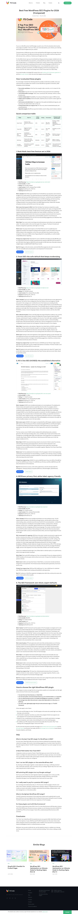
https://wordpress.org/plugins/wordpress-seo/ (37, 287)
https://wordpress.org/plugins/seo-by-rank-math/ (38, 182)
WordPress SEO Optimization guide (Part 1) (51, 72)
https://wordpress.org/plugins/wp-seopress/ (37, 507)
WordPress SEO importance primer (49, 726)
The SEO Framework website (30, 682)
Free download (20, 251)
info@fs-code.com (58, 890)
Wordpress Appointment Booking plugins (44, 891)
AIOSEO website (28, 471)
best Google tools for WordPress (47, 728)
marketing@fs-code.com (59, 891)
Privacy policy (31, 904)
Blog (44, 2)
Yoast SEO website (29, 355)
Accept (67, 912)
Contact (30, 899)
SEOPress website (28, 578)
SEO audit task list (20, 728)
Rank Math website (29, 251)
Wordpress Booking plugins (43, 894)
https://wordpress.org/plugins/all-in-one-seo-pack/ (38, 393)
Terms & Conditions (32, 906)
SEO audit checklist (24, 74)
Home (29, 890)
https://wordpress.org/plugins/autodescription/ (37, 616)
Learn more (45, 911)
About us (31, 2)
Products (38, 2)
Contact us (67, 2)
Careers (50, 2)
